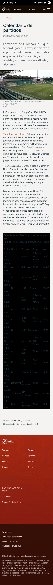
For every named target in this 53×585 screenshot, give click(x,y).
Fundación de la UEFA (11, 502)
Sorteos (5, 455)
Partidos (5, 450)
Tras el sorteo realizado (14, 134)
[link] (18, 9)
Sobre (30, 467)
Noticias (31, 455)
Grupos (5, 467)
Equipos (31, 450)
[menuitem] (19, 9)
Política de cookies (10, 541)
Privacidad (6, 532)
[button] (45, 9)
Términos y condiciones (12, 536)
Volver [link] (9, 18)
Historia (31, 461)
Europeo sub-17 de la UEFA (6, 9)
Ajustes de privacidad (11, 545)
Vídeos (5, 461)
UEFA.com (6, 496)
